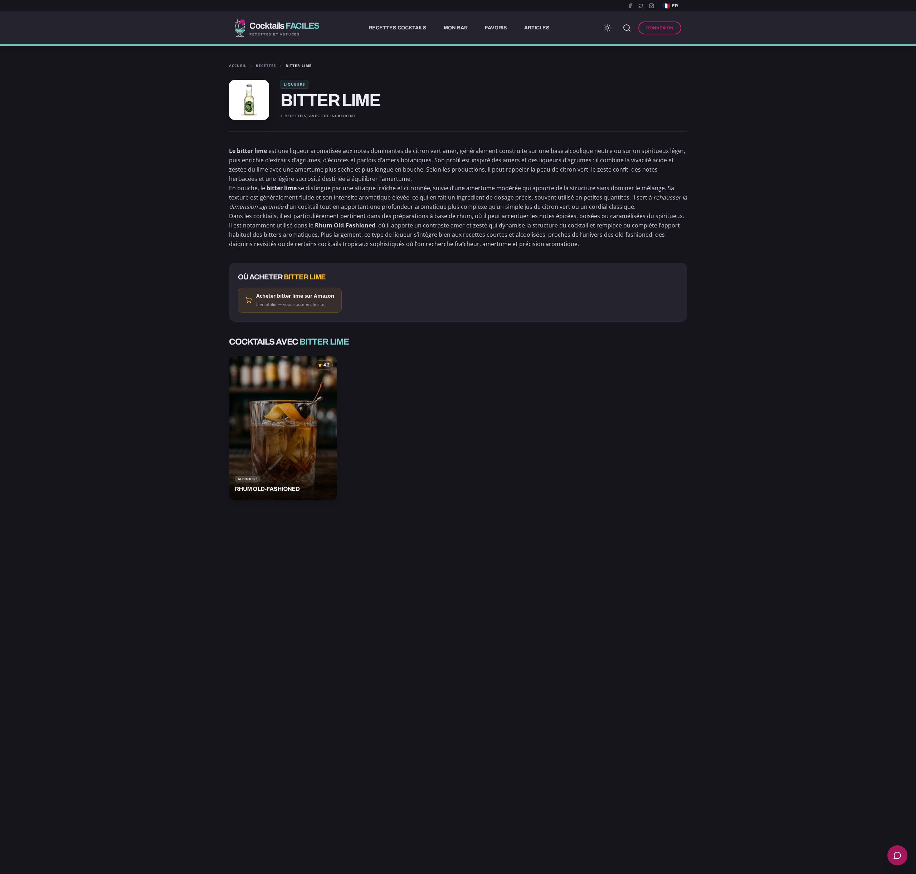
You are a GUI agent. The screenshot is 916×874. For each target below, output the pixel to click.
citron (421, 151)
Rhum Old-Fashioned (345, 225)
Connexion (659, 27)
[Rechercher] (626, 28)
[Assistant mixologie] (897, 855)
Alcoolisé (248, 478)
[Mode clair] (607, 28)
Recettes (266, 65)
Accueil (238, 65)
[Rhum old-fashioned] (283, 428)
